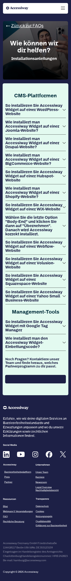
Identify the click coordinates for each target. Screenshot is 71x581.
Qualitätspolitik (43, 521)
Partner (8, 482)
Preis (7, 477)
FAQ (5, 516)
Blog (5, 506)
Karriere (40, 477)
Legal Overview (44, 487)
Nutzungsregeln (44, 516)
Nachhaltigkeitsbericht (47, 490)
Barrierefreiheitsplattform (17, 472)
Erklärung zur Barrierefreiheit (51, 525)
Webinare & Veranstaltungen (18, 511)
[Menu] (63, 8)
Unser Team (42, 472)
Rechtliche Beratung (13, 521)
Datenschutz (42, 506)
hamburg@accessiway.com (30, 560)
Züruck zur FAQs (27, 25)
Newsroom (41, 482)
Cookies (40, 511)
